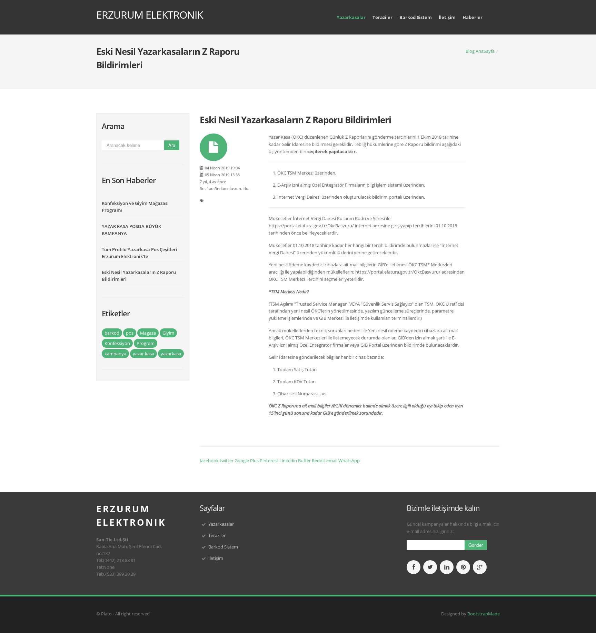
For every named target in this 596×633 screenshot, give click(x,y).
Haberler (473, 17)
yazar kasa (143, 353)
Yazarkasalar (351, 17)
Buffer (304, 460)
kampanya (115, 353)
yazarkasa (171, 353)
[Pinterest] (463, 567)
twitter (227, 460)
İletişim (447, 17)
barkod (112, 333)
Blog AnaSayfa (480, 51)
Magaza (148, 333)
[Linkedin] (447, 567)
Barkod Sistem (415, 17)
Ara (171, 145)
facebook (209, 460)
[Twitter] (430, 567)
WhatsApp (349, 460)
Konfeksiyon (117, 343)
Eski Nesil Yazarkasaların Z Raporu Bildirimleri (295, 119)
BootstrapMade (483, 614)
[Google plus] (480, 567)
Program (146, 343)
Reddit (318, 460)
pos (129, 333)
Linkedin (288, 460)
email (331, 460)
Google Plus (247, 460)
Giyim (168, 333)
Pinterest (269, 460)
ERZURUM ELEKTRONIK (149, 15)
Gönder (475, 545)
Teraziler (382, 17)
